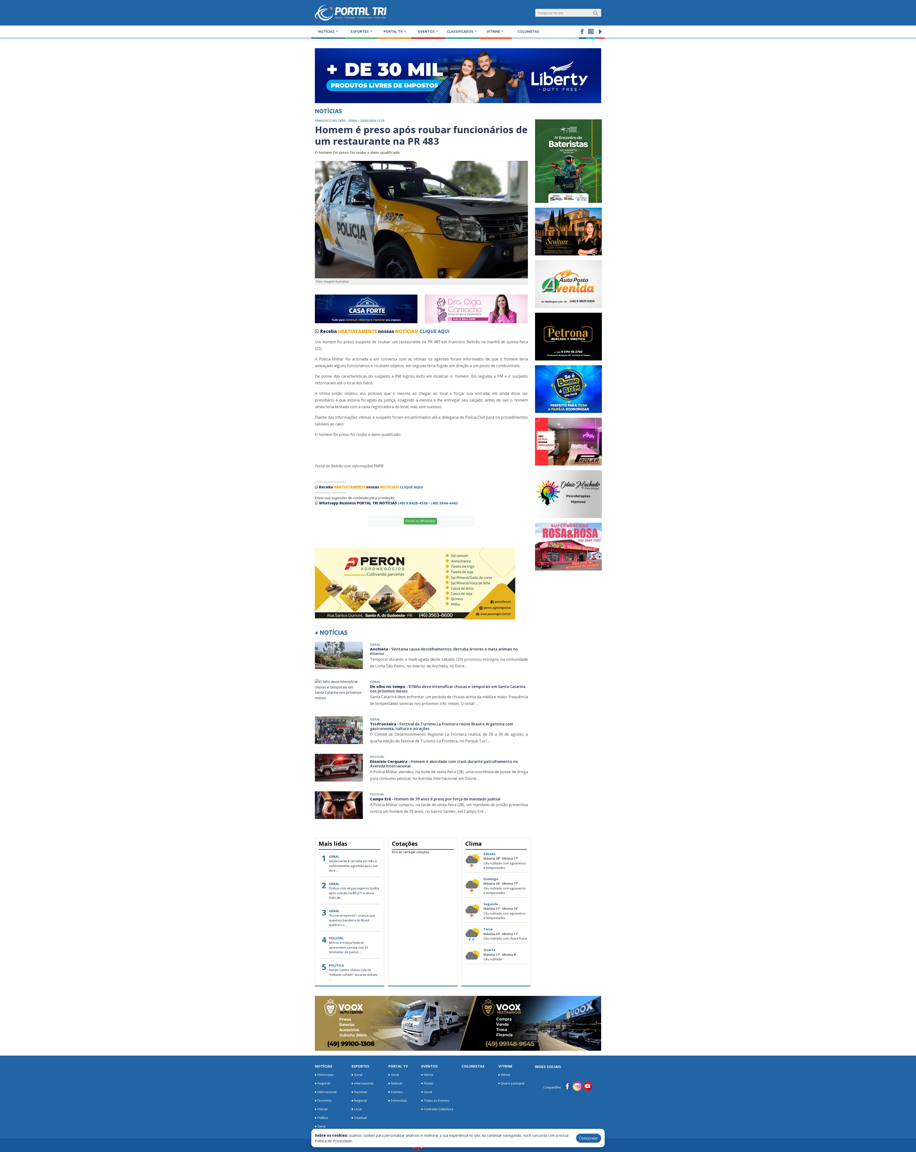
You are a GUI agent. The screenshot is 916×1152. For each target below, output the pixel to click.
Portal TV (398, 1066)
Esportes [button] (360, 31)
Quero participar (513, 1083)
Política (322, 1117)
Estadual (360, 1117)
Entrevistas (325, 1075)
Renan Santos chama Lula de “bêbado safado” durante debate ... (353, 974)
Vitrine (428, 1075)
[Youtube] (587, 1086)
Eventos (397, 1092)
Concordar (588, 1138)
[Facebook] (567, 1086)
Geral (321, 1126)
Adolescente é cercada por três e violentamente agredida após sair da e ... (353, 865)
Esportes (360, 1066)
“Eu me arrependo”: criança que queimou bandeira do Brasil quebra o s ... (352, 920)
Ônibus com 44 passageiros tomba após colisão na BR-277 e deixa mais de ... (354, 893)
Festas (428, 1083)
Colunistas (528, 31)
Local (358, 1109)
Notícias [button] (326, 31)
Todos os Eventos (437, 1100)
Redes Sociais (548, 1066)
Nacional (360, 1092)
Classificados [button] (460, 31)
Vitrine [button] (494, 31)
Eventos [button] (426, 31)
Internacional (327, 1092)
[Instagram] (577, 1086)
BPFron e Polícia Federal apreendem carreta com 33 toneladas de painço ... (348, 947)
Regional (323, 1083)
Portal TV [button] (393, 31)
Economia (324, 1100)
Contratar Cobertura (438, 1109)
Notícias (323, 1066)
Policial (322, 1109)
